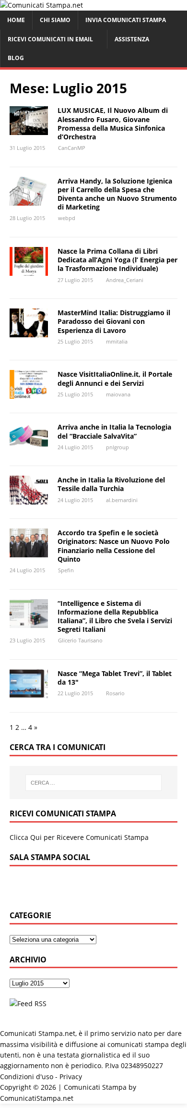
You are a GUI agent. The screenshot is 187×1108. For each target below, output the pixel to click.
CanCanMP (71, 147)
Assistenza (132, 39)
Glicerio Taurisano (80, 640)
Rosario (115, 693)
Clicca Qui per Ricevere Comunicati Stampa (79, 837)
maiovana (118, 394)
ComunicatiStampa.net (36, 1098)
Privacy (70, 1076)
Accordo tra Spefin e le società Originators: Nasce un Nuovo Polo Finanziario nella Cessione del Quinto (114, 546)
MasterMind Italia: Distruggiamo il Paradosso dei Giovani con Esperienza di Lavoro (114, 321)
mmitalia (117, 341)
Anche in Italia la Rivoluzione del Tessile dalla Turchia (111, 484)
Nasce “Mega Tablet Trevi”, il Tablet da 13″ (115, 678)
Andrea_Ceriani (124, 279)
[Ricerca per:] (93, 783)
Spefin (66, 570)
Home (16, 20)
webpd (66, 218)
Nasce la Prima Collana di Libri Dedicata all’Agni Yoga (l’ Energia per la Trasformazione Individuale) (117, 259)
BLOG (16, 58)
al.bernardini (122, 500)
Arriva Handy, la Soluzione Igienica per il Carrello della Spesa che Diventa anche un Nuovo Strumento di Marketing (117, 194)
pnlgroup (117, 447)
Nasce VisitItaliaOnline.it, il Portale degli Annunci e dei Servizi (115, 378)
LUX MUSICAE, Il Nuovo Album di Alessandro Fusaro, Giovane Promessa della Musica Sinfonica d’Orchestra (113, 123)
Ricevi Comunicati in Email (50, 39)
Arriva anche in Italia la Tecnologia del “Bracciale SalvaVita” (114, 431)
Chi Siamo (55, 20)
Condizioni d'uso (26, 1076)
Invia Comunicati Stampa (125, 20)
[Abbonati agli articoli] (28, 1003)
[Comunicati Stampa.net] (41, 5)
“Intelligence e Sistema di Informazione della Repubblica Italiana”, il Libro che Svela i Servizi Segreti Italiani (115, 616)
